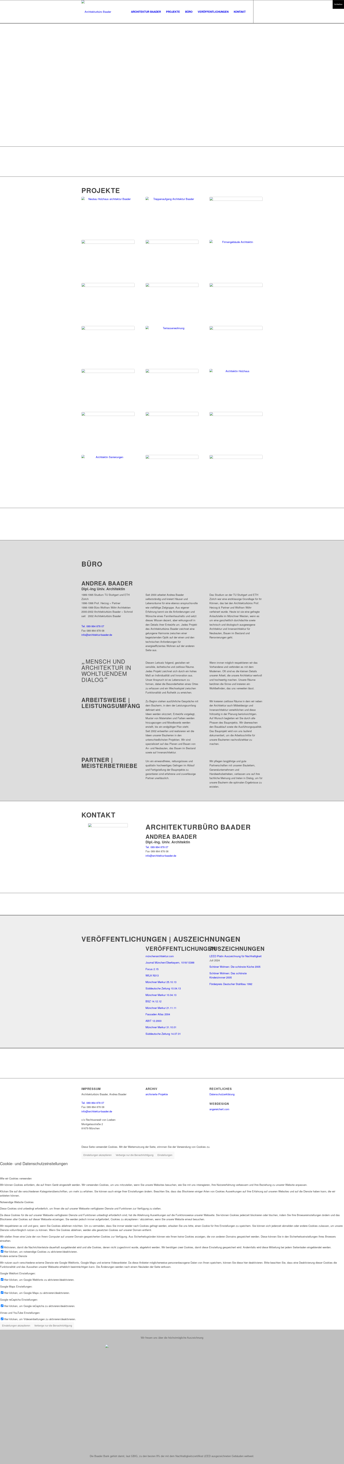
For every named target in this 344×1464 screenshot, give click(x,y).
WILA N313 (152, 975)
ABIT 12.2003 (153, 1021)
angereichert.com (219, 1109)
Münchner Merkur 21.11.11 (161, 1008)
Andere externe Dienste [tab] (13, 1256)
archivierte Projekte (157, 1094)
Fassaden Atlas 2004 (158, 1014)
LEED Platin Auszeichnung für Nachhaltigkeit (235, 956)
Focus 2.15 (152, 969)
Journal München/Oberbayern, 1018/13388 (170, 962)
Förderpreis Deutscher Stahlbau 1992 (230, 984)
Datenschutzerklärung (222, 1094)
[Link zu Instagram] (260, 12)
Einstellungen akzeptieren (97, 1155)
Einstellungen (164, 1155)
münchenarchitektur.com (160, 956)
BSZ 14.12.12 (153, 1001)
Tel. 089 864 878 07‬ (92, 626)
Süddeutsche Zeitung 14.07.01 (163, 1034)
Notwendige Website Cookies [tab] (17, 1202)
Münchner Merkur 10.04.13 (161, 995)
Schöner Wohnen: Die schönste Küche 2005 (234, 967)
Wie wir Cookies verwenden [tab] (16, 1178)
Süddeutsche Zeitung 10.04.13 (163, 988)
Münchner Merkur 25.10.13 (161, 982)
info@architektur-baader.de (96, 635)
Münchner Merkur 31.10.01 (161, 1027)
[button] (172, 127)
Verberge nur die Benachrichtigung (134, 1155)
